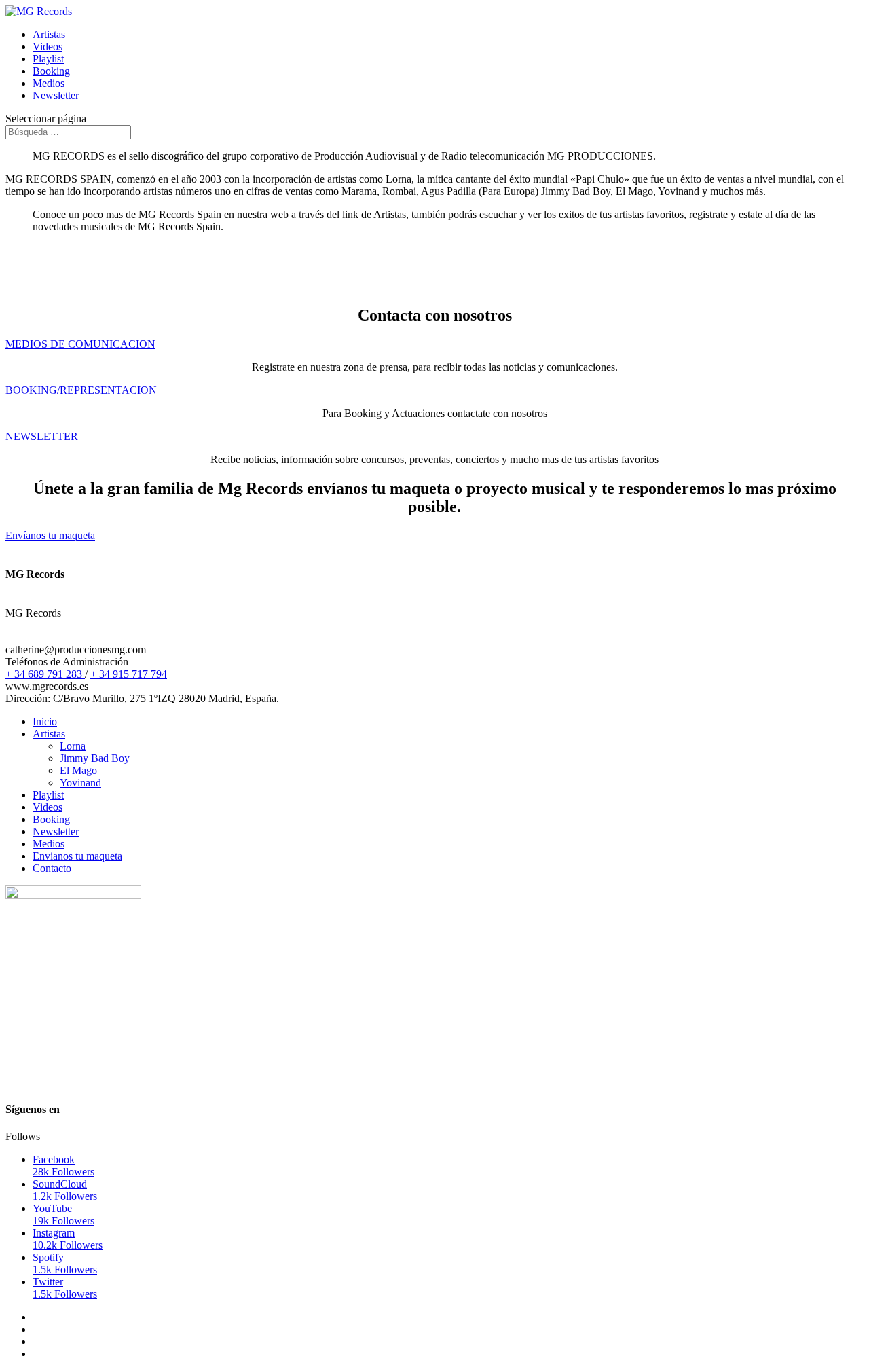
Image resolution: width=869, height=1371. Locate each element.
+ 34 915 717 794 (128, 674)
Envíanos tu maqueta (50, 535)
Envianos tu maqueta (77, 856)
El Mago (78, 770)
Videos (47, 46)
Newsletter (56, 95)
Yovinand (80, 782)
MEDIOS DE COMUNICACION (80, 344)
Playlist (48, 59)
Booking (51, 71)
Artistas (49, 34)
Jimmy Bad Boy (95, 758)
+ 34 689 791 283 (45, 674)
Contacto (52, 868)
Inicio (45, 721)
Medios (48, 83)
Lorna (73, 746)
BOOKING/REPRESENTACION (81, 390)
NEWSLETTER (41, 436)
